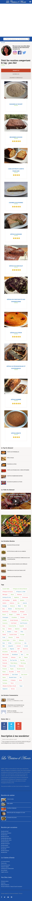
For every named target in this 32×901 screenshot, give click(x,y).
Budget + (11, 614)
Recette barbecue (5, 841)
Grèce (14, 640)
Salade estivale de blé (13, 545)
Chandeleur (14, 617)
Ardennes (12, 603)
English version (4, 872)
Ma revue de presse (5, 865)
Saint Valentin (5, 674)
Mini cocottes (5, 654)
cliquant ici (26, 786)
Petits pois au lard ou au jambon (16, 551)
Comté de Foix (25, 620)
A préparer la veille (20, 591)
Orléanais (13, 657)
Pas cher (4, 660)
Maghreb (12, 648)
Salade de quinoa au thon (14, 481)
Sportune (3, 883)
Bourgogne (14, 611)
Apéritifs (15, 600)
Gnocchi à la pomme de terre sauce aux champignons (18, 558)
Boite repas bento (19, 608)
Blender (10, 608)
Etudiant (9, 631)
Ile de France (18, 643)
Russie (18, 671)
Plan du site (3, 863)
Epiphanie (17, 628)
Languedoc (10, 646)
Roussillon (11, 671)
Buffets (18, 614)
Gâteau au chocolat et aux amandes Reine (16, 300)
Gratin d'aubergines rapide (15, 475)
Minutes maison (4, 881)
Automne (25, 603)
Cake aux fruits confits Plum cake (16, 170)
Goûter (17, 637)
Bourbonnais (5, 611)
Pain (20, 657)
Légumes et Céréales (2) (16, 77)
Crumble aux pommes (16, 202)
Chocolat (22, 617)
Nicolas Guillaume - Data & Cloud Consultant (11, 886)
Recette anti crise (21, 668)
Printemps (21, 666)
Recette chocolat (5, 836)
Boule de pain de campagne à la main (16, 812)
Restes (4, 671)
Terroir (12, 683)
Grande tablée (5, 588)
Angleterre (16, 597)
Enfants (10, 628)
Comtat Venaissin (14, 620)
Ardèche (4, 603)
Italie (3, 646)
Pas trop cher (13, 660)
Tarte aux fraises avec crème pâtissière (18, 470)
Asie (18, 603)
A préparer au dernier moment (20, 588)
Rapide (12, 668)
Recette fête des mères (6, 840)
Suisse (20, 680)
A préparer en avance (7, 591)
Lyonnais (4, 648)
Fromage (22, 634)
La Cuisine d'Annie (5, 861)
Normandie (5, 657)
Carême (25, 614)
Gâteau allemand (16, 234)
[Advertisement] (16, 20)
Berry (3, 608)
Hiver (3, 643)
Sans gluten (15, 674)
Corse (3, 626)
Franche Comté (13, 634)
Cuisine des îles (12, 626)
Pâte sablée (10, 803)
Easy (3, 628)
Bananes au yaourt (16, 104)
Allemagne (4, 594)
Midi (21, 651)
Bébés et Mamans (5, 884)
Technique (4, 683)
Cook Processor (23, 623)
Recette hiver (4, 852)
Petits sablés (10, 699)
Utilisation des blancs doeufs (9, 686)
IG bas (9, 643)
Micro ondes (14, 651)
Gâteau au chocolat (16, 266)
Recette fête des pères (6, 838)
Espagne (25, 628)
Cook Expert (14, 623)
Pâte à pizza (10, 457)
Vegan (20, 686)
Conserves (5, 623)
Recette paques (4, 845)
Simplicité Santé (12, 677)
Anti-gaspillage (6, 600)
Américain (19, 594)
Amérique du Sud (6, 597)
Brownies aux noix (16, 137)
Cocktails (4, 620)
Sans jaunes (24, 674)
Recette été (3, 848)
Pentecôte (4, 663)
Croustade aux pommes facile (15, 705)
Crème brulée (10, 799)
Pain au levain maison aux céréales (17, 564)
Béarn (19, 606)
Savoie (4, 677)
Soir (21, 677)
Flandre (4, 634)
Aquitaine (22, 600)
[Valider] (29, 739)
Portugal (4, 666)
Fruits (3, 637)
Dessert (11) (16, 70)
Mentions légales (5, 866)
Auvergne (4, 606)
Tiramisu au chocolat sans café (16, 570)
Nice (22, 654)
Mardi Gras (25, 648)
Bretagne (22, 611)
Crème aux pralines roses (14, 576)
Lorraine (26, 646)
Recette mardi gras (5, 843)
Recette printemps (5, 847)
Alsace (12, 594)
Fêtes (22, 631)
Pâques (26, 657)
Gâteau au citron (16, 332)
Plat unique (23, 663)
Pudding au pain (11, 464)
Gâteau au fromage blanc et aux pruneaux (16, 367)
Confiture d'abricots (11, 808)
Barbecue (12, 606)
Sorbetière (4, 680)
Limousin (19, 646)
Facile (15, 631)
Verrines (13, 688)
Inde (25, 643)
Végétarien (5, 688)
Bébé (25, 606)
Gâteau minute (16, 433)
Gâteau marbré (16, 399)
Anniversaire (25, 597)
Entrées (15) (16, 74)
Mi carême (5, 651)
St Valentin (13, 680)
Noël (27, 654)
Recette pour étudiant (6, 833)
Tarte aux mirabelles (13, 451)
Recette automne (5, 850)
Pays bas (22, 660)
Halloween (21, 640)
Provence (4, 668)
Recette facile (4, 834)
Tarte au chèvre (11, 711)
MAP (18, 648)
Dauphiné (21, 626)
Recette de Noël (4, 831)
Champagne (5, 617)
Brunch (4, 614)
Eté (3, 631)
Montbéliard (15, 654)
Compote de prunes (12, 817)
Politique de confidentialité (7, 868)
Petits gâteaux (13, 663)
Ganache (10, 637)
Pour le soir (13, 666)
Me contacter (4, 870)
